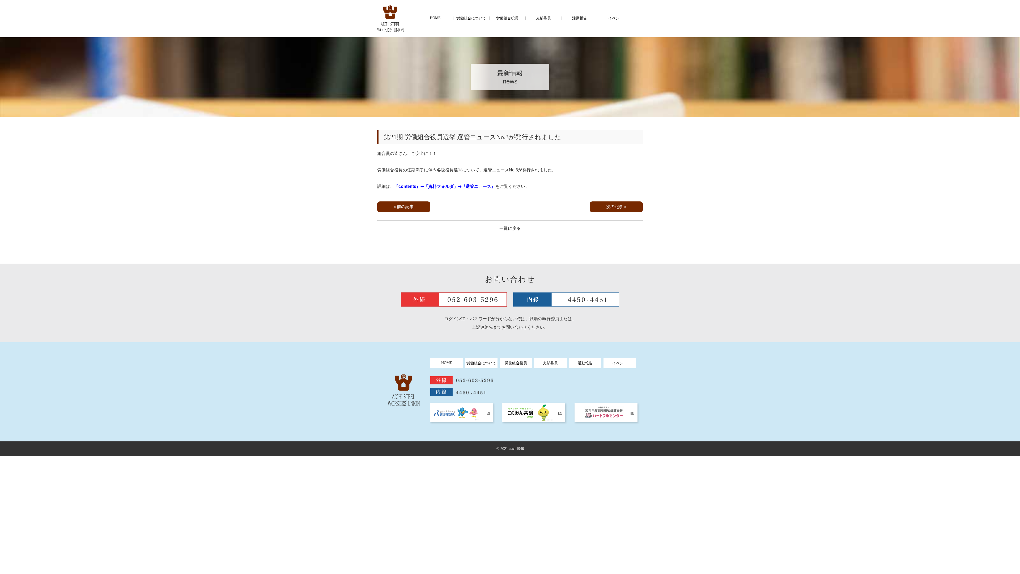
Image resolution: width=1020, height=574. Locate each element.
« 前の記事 (404, 206)
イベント (615, 18)
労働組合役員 (507, 18)
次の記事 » (616, 206)
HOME (435, 18)
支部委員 (543, 18)
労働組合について (471, 18)
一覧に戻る (510, 228)
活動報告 (579, 18)
